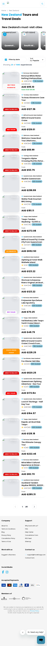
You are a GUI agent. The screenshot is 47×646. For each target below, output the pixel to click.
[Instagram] (7, 572)
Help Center (29, 532)
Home (4, 11)
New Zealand (14, 11)
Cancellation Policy (8, 538)
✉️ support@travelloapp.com (35, 555)
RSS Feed (28, 538)
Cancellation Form (31, 535)
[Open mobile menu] (4, 4)
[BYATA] (4, 598)
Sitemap (28, 541)
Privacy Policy (6, 535)
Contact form (29, 558)
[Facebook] (3, 572)
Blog (3, 532)
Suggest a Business (9, 555)
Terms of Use (6, 541)
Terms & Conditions (8, 529)
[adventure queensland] (14, 598)
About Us (5, 526)
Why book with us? (31, 526)
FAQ (26, 529)
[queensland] (26, 598)
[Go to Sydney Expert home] (15, 4)
